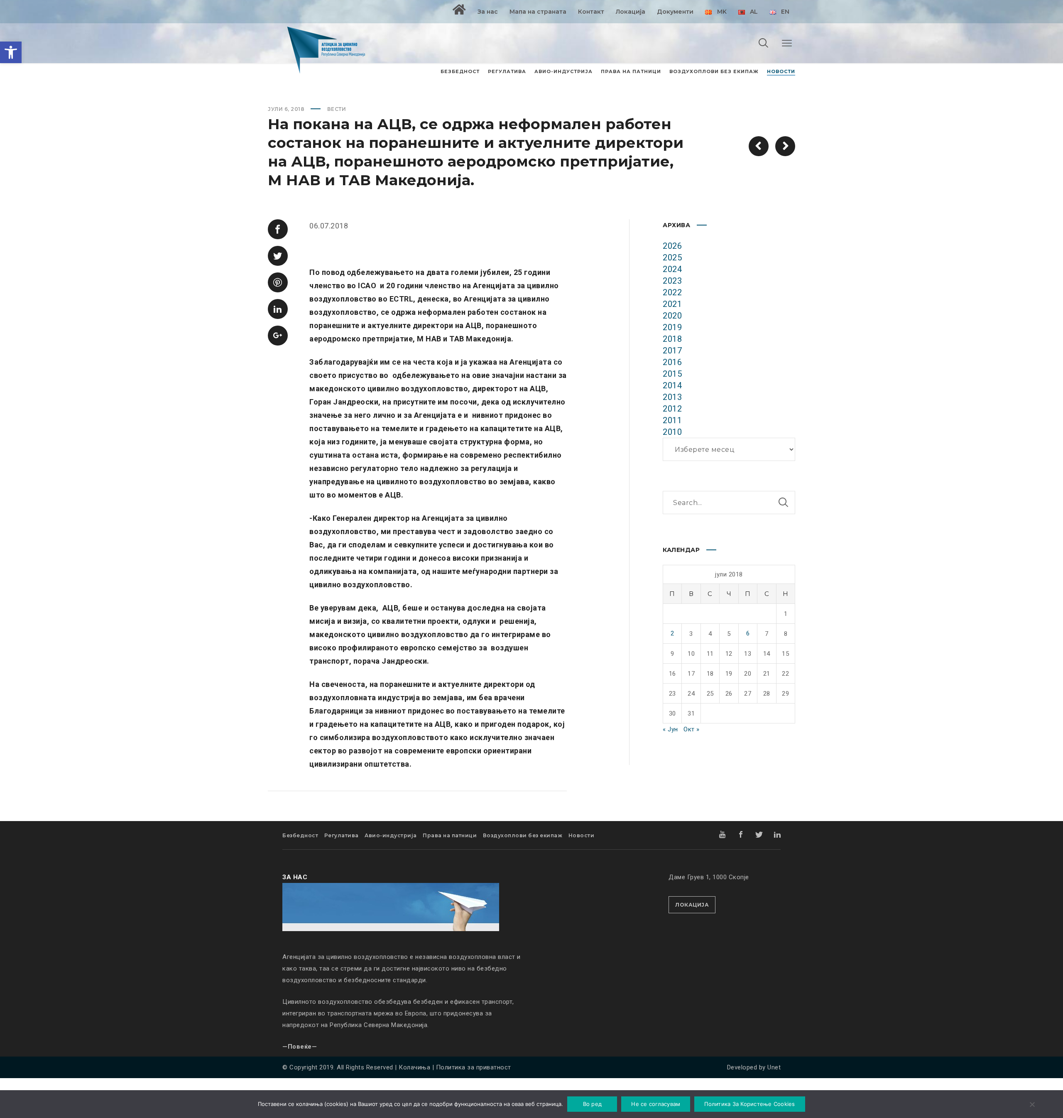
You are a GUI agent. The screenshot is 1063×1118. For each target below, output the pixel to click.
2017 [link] (672, 351)
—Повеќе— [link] (299, 1046)
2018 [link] (672, 339)
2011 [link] (672, 420)
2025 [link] (672, 257)
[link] (11, 52)
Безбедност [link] (300, 835)
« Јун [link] (670, 729)
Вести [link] (336, 109)
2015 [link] (672, 374)
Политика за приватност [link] (473, 1067)
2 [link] (672, 633)
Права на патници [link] (450, 835)
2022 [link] (672, 292)
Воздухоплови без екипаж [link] (523, 835)
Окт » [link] (691, 729)
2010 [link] (672, 432)
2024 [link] (672, 269)
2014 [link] (672, 385)
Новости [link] (581, 835)
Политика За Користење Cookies (749, 1104)
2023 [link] (672, 281)
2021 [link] (672, 304)
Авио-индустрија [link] (391, 835)
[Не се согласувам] (1032, 1105)
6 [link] (748, 633)
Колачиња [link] (414, 1067)
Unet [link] (774, 1067)
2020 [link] (672, 316)
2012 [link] (672, 409)
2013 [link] (672, 397)
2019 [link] (672, 327)
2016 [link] (672, 362)
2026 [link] (672, 246)
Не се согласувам (655, 1104)
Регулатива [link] (341, 835)
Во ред (592, 1104)
